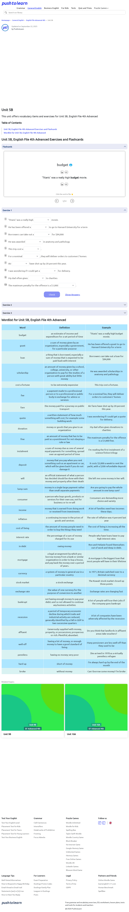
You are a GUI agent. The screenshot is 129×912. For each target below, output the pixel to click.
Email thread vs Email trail (12, 887)
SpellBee (101, 891)
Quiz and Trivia (85, 8)
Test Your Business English (12, 837)
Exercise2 (7, 304)
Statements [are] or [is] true (13, 891)
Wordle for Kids (72, 826)
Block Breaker (71, 841)
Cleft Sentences (40, 823)
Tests (73, 8)
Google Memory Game (75, 848)
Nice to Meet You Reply (11, 895)
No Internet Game (73, 844)
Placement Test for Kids (11, 826)
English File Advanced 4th (35, 20)
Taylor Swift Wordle (74, 833)
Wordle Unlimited (73, 823)
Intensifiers (38, 826)
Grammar (21, 8)
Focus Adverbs (39, 837)
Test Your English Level (11, 823)
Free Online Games (73, 859)
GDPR (68, 887)
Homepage (6, 20)
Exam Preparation (41, 880)
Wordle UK (70, 863)
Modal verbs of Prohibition (44, 830)
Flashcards (7, 146)
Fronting (37, 833)
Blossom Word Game (74, 870)
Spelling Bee (71, 830)
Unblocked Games (73, 852)
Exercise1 (7, 210)
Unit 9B (7, 734)
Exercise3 (7, 313)
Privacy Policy (71, 880)
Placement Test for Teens (12, 830)
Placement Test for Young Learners (15, 833)
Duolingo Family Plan (42, 887)
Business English (51, 8)
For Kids (65, 8)
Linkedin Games (72, 866)
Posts (36, 895)
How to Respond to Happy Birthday (15, 884)
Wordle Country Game (75, 837)
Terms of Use (71, 884)
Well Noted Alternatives (11, 880)
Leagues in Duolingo (42, 891)
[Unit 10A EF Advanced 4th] (96, 707)
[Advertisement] (64, 50)
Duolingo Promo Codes (43, 884)
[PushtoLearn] (15, 3)
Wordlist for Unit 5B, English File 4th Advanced (25, 132)
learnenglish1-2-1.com (107, 884)
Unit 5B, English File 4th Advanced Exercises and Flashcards (30, 129)
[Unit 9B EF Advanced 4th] (33, 707)
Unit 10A (71, 734)
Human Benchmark (105, 887)
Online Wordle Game (106, 880)
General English (35, 8)
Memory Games (72, 855)
